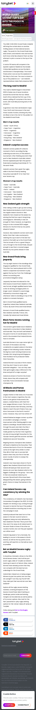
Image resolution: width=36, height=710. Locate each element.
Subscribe (25, 655)
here (16, 683)
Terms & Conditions (8, 646)
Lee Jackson (10, 31)
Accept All (9, 705)
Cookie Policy (23, 705)
